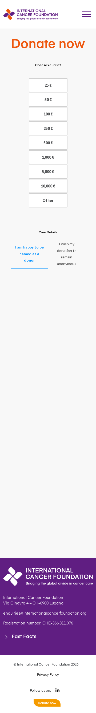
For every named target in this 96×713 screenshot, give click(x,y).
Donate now (47, 703)
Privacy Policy (48, 674)
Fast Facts (24, 636)
